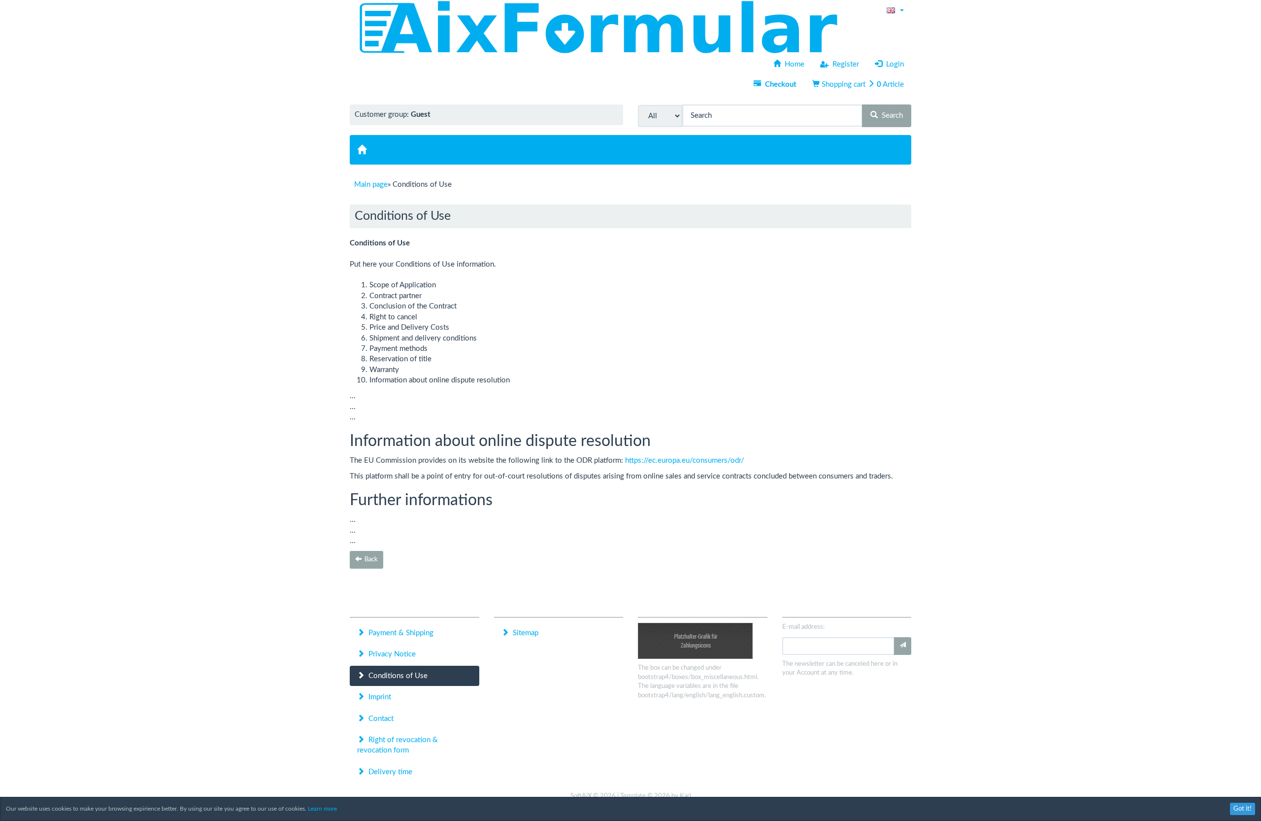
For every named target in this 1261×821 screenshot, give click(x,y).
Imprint (378, 697)
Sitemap (523, 633)
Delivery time (388, 772)
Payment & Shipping (399, 633)
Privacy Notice (390, 654)
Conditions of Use (396, 676)
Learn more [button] (322, 809)
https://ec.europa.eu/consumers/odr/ (684, 460)
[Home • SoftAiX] (598, 27)
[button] (895, 10)
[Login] (902, 646)
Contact (379, 718)
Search (890, 115)
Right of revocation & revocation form (397, 745)
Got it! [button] (1242, 809)
